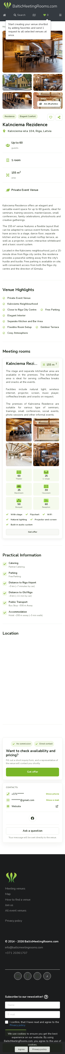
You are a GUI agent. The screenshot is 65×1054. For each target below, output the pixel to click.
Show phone (52, 794)
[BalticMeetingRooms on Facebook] (27, 976)
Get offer (32, 531)
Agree (21, 1049)
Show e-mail (52, 800)
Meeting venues (15, 888)
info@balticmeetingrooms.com (24, 947)
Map (8, 894)
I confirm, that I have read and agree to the (34, 1024)
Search (21, 15)
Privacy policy (13, 920)
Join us (9, 905)
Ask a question (32, 831)
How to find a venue (18, 899)
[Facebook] (32, 818)
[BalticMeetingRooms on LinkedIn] (18, 976)
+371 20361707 (16, 953)
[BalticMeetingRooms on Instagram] (37, 976)
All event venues (15, 910)
